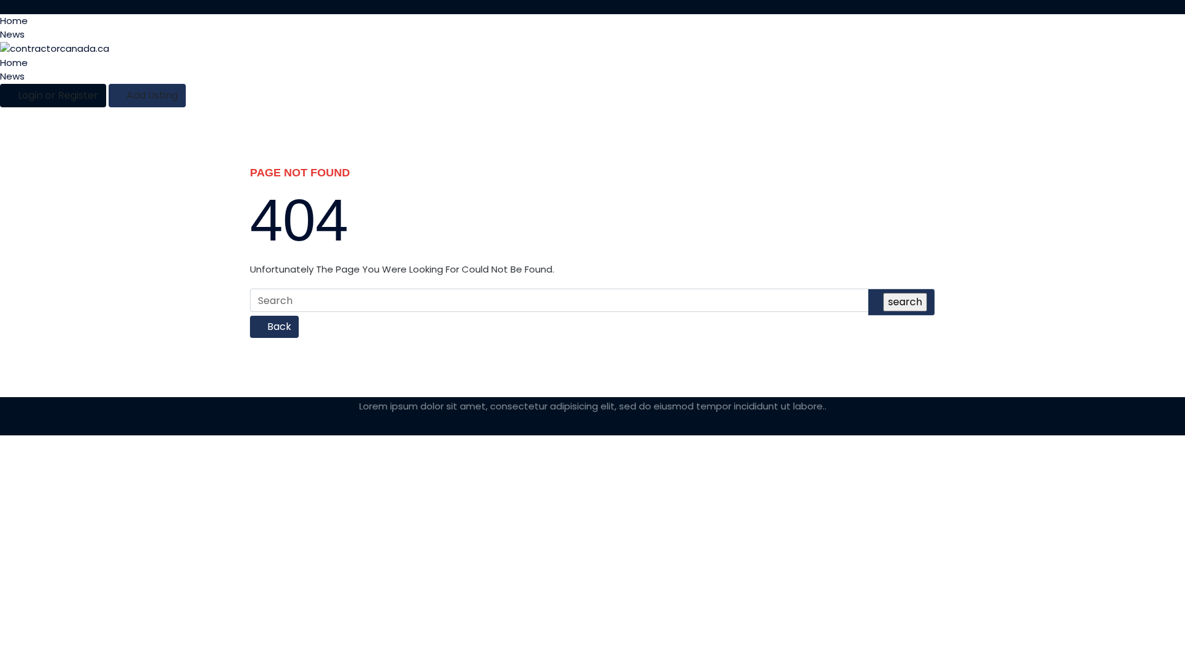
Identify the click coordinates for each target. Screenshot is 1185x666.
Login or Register (56, 95)
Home (14, 20)
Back (278, 326)
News (12, 34)
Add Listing (151, 95)
